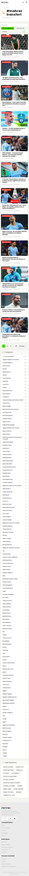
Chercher (4, 31)
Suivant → (22, 346)
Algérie (20, 786)
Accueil (3, 8)
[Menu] (26, 2)
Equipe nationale (8, 770)
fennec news (7, 789)
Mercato (4, 842)
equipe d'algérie (8, 767)
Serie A (3, 835)
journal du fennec (9, 786)
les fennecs (15, 773)
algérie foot (20, 767)
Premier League (6, 828)
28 (16, 346)
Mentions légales (6, 864)
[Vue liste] (27, 31)
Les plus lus (20, 28)
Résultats (4, 852)
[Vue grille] (24, 31)
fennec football (8, 792)
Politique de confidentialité (9, 866)
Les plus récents (7, 28)
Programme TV (6, 850)
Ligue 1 (3, 825)
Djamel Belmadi (18, 789)
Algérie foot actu (9, 795)
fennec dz (19, 770)
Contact (4, 861)
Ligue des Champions (7, 847)
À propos (4, 859)
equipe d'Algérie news (10, 776)
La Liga (3, 830)
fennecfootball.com (14, 874)
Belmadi (18, 792)
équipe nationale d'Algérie (11, 782)
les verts (6, 773)
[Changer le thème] (23, 2)
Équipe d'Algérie (6, 844)
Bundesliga (5, 833)
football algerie (8, 779)
